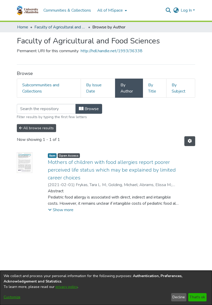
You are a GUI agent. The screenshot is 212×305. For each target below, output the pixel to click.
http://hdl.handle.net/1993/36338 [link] (111, 51)
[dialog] (106, 288)
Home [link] (22, 27)
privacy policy (67, 286)
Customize (12, 297)
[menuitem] (111, 10)
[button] (27, 10)
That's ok (197, 297)
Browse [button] (91, 109)
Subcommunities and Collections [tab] (40, 88)
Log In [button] (187, 10)
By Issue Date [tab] (94, 88)
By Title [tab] (152, 88)
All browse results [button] (38, 128)
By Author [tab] (126, 88)
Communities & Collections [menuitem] (67, 10)
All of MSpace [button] (110, 10)
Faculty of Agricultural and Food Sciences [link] (60, 27)
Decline (178, 297)
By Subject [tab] (178, 88)
